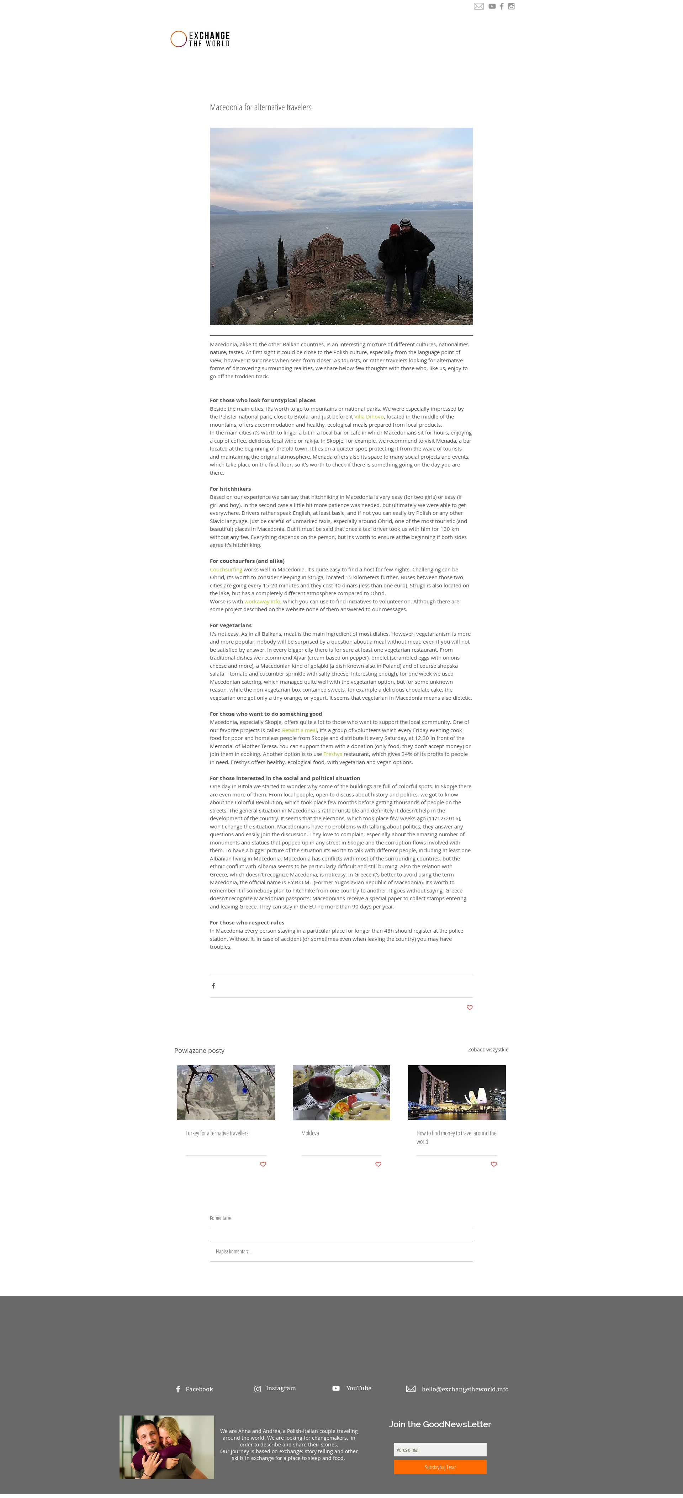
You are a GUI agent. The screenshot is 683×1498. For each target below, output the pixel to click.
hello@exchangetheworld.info (465, 1389)
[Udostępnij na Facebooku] (213, 985)
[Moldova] (342, 1092)
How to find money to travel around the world (457, 1137)
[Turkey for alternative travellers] (226, 1092)
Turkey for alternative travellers (217, 1133)
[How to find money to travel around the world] (457, 1092)
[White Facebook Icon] (178, 1389)
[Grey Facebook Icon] (501, 6)
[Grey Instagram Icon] (511, 6)
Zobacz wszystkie (488, 1049)
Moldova (310, 1133)
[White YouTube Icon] (336, 1388)
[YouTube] (492, 6)
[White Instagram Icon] (257, 1389)
